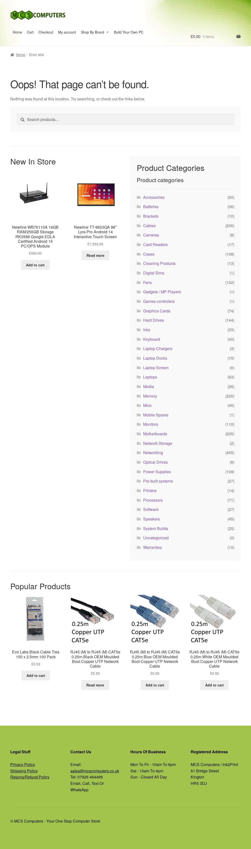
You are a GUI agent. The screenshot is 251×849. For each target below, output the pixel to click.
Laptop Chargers (157, 348)
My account (67, 32)
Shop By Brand (92, 32)
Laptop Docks (155, 358)
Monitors (150, 424)
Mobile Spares (155, 415)
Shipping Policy (24, 771)
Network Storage (157, 443)
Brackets (150, 216)
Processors (153, 500)
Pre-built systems (158, 481)
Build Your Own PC (128, 32)
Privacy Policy (22, 764)
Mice (147, 405)
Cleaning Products (159, 263)
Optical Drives (155, 462)
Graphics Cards (156, 311)
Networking (153, 452)
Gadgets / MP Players (162, 292)
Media (148, 386)
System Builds (155, 528)
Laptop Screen (156, 367)
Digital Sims (153, 273)
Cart (30, 32)
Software (151, 509)
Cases (148, 254)
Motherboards (155, 433)
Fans (147, 282)
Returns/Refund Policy (30, 777)
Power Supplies (157, 471)
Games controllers (159, 301)
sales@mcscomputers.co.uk (94, 771)
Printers (150, 490)
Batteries (151, 206)
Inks (146, 329)
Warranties (152, 547)
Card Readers (155, 244)
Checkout (45, 32)
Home (17, 32)
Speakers (151, 519)
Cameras (151, 235)
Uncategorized (156, 538)
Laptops (150, 377)
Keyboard (151, 339)
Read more (95, 255)
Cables (149, 225)
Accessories (153, 197)
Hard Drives (153, 320)
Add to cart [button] (35, 264)
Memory (150, 396)
